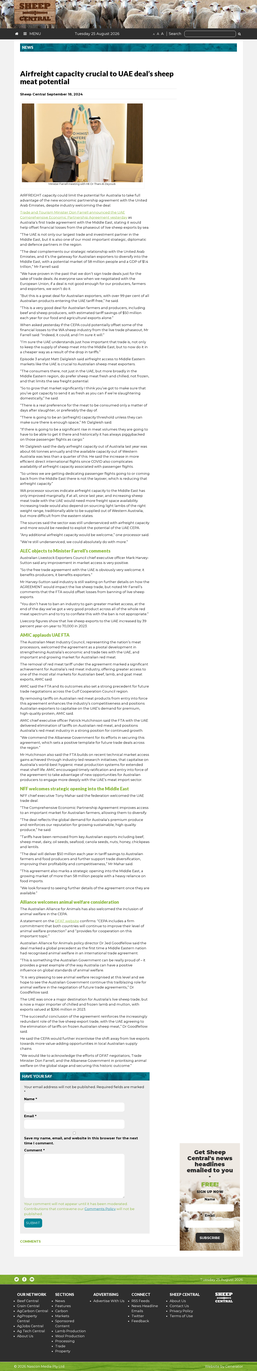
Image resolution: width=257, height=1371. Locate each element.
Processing (65, 1341)
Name (30, 1099)
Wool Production (70, 1336)
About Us (25, 1336)
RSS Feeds (141, 1301)
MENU (35, 34)
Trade (60, 1346)
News (60, 1301)
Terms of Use (181, 1316)
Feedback (140, 1321)
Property (62, 1351)
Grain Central (28, 1306)
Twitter (138, 1316)
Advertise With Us (108, 1301)
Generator (234, 1366)
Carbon (61, 1311)
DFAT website (67, 921)
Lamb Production (70, 1331)
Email (30, 1116)
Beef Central (28, 1301)
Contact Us (179, 1306)
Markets (62, 1316)
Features (63, 1306)
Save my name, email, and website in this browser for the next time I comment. (81, 1140)
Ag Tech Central (31, 1331)
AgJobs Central (30, 1326)
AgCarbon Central (32, 1311)
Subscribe (210, 1238)
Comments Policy (100, 1209)
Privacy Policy (181, 1311)
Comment (34, 1150)
